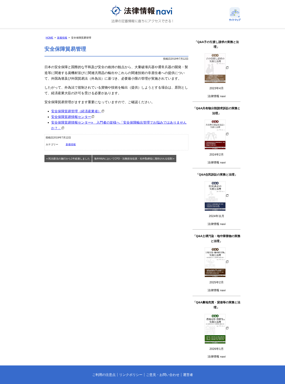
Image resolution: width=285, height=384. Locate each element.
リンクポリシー (130, 374)
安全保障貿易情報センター (71, 117)
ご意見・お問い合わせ (162, 374)
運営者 (188, 374)
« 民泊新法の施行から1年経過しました (68, 158)
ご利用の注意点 (104, 374)
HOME (49, 37)
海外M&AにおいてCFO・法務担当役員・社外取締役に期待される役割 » (134, 158)
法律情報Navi (142, 14)
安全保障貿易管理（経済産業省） (76, 111)
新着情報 (62, 37)
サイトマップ (235, 14)
